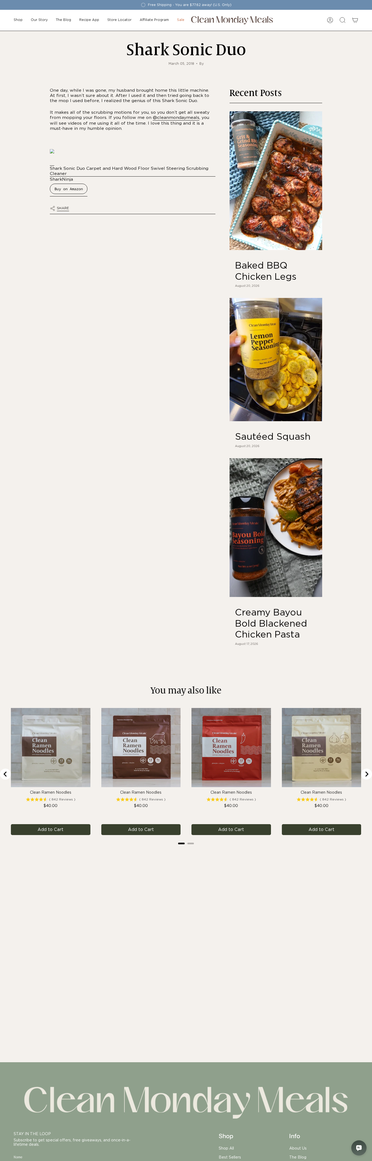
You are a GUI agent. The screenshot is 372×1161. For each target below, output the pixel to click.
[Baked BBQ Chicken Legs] (276, 180)
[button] (18, 20)
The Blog (297, 1157)
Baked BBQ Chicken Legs (266, 271)
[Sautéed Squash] (276, 359)
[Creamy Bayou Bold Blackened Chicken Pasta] (276, 527)
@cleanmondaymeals (176, 117)
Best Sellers (230, 1157)
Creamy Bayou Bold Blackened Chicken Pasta (271, 623)
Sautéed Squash (272, 436)
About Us (298, 1148)
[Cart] (355, 20)
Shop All (226, 1148)
